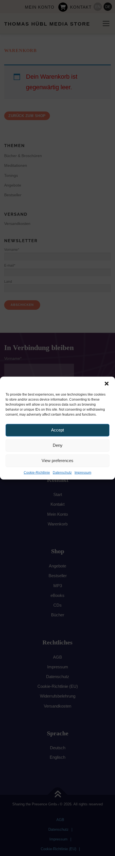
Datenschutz (62, 472)
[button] (106, 383)
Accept (57, 430)
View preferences (57, 460)
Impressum (83, 472)
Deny (58, 445)
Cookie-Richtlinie (37, 472)
